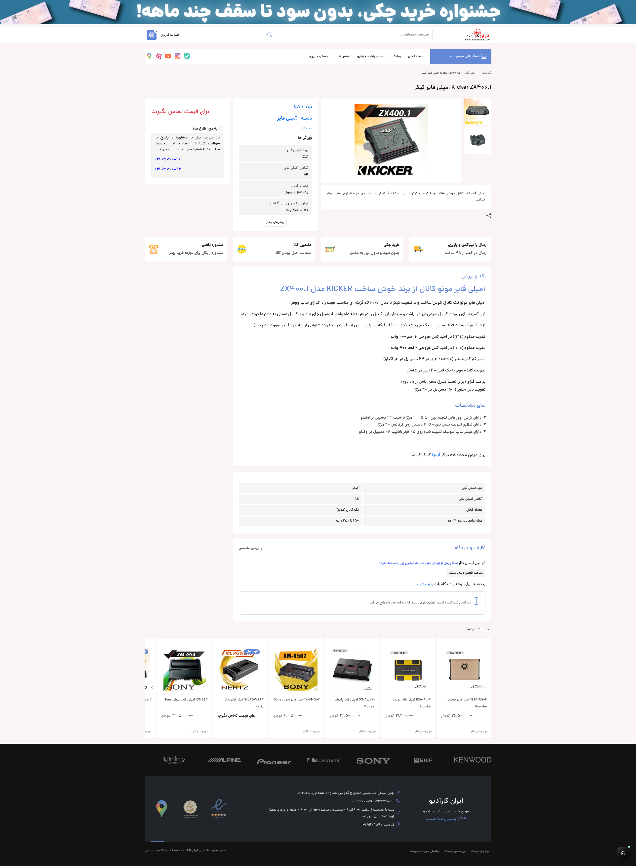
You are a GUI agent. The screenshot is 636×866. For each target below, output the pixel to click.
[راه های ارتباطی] (623, 853)
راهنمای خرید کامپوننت (424, 851)
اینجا (436, 455)
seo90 (160, 850)
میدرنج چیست (480, 851)
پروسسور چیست (455, 851)
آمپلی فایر (471, 73)
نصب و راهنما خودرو (371, 56)
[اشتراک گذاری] (488, 216)
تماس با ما (342, 56)
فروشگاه (486, 73)
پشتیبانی (150, 850)
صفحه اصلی (416, 56)
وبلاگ (397, 56)
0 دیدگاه (307, 129)
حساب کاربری (318, 56)
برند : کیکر (302, 107)
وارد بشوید (424, 584)
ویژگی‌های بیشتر (275, 222)
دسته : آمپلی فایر (294, 119)
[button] (152, 35)
